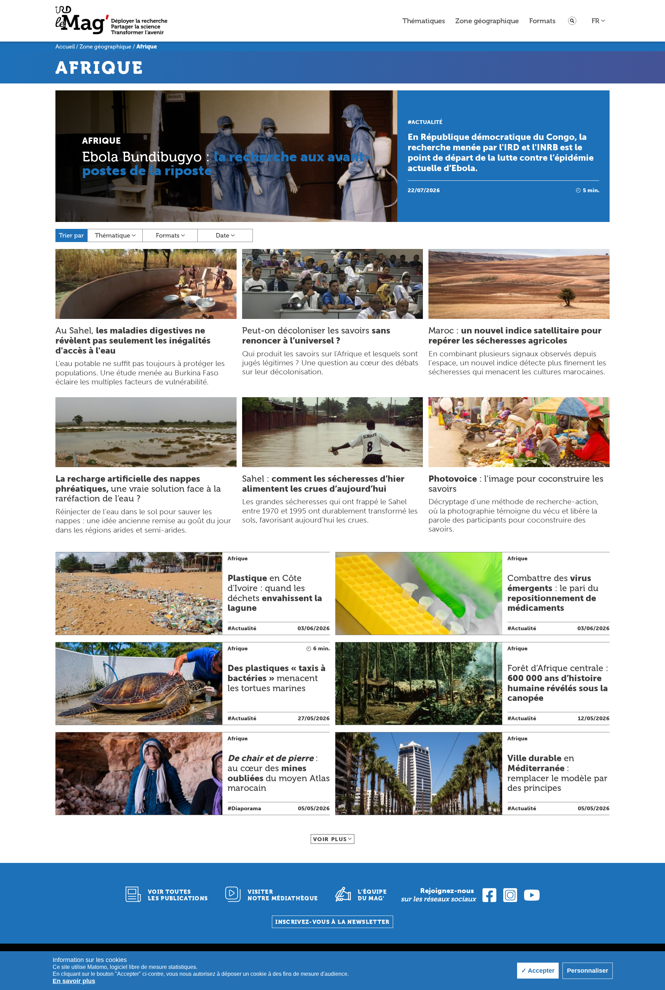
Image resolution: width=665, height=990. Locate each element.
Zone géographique (487, 21)
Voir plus (330, 839)
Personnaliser (587, 970)
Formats (542, 21)
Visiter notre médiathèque (283, 895)
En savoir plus (74, 981)
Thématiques (423, 21)
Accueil (65, 46)
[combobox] (599, 21)
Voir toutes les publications (178, 895)
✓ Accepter (538, 970)
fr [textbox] (595, 21)
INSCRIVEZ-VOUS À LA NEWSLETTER (332, 922)
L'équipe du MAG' (372, 895)
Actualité (426, 122)
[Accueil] (111, 21)
